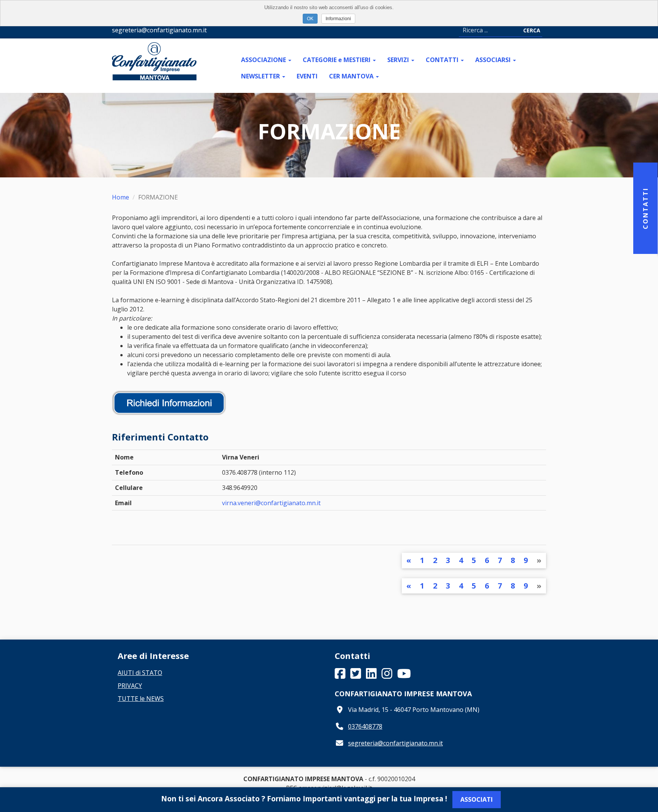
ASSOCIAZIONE (264, 60)
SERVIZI (398, 60)
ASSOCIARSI (493, 60)
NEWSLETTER (261, 76)
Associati (476, 799)
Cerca (531, 30)
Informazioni (338, 18)
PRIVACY (130, 685)
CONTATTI (443, 60)
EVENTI (307, 76)
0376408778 (365, 726)
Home (120, 197)
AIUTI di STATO (140, 672)
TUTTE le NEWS (141, 698)
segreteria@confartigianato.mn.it (395, 743)
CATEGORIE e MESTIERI (337, 60)
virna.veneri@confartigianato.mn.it (271, 503)
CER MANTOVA (352, 76)
